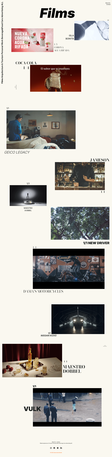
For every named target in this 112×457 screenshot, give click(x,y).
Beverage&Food (2, 31)
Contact (108, 4)
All (71, 443)
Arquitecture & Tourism (2, 66)
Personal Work (2, 47)
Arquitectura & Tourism (47, 443)
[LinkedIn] (61, 448)
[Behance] (58, 448)
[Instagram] (51, 448)
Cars (2, 20)
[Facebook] (54, 448)
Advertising (2, 12)
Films (2, 81)
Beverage (61, 443)
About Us (107, 3)
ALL (2, 4)
